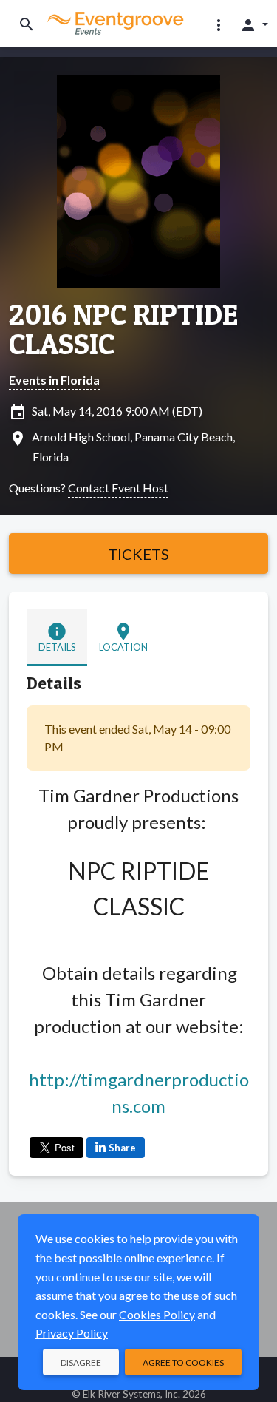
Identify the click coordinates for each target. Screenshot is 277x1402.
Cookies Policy (157, 1314)
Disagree (81, 1362)
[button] (218, 24)
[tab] (57, 637)
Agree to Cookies (183, 1362)
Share (122, 1148)
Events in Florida (54, 380)
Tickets (138, 554)
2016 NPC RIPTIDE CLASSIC (123, 329)
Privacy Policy (71, 1333)
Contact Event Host (118, 488)
